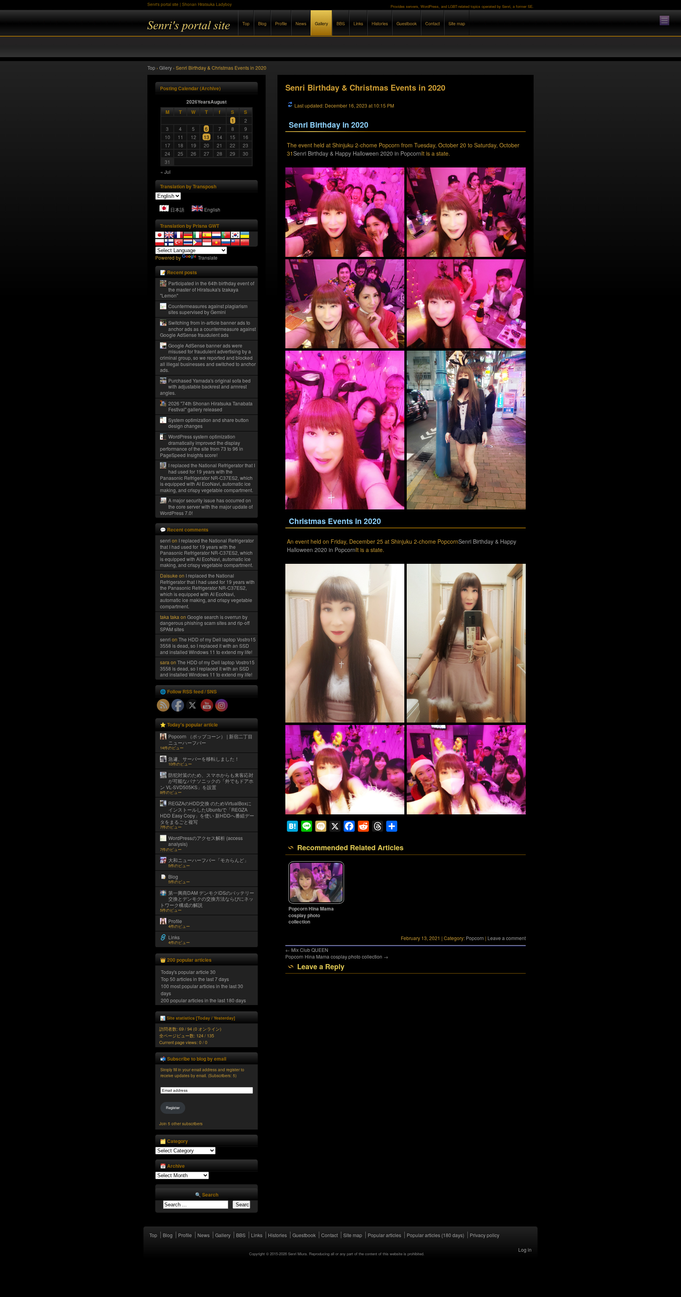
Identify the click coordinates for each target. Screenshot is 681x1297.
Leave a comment (506, 938)
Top (245, 23)
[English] (169, 235)
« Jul (165, 171)
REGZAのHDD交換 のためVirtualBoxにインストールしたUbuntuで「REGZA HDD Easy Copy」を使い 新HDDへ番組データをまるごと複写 (207, 812)
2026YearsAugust (206, 101)
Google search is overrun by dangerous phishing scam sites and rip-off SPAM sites (204, 622)
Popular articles (384, 1235)
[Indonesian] (207, 242)
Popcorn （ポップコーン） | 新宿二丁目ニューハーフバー (210, 739)
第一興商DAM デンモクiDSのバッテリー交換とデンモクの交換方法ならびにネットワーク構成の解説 (207, 898)
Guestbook (406, 23)
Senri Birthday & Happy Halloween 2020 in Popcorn (357, 153)
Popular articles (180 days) (435, 1235)
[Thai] (188, 242)
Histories (380, 23)
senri (165, 540)
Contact (432, 23)
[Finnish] (169, 242)
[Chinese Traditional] (235, 242)
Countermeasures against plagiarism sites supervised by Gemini (207, 309)
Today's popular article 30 (188, 971)
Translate (208, 257)
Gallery (321, 23)
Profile (281, 23)
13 (206, 137)
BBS (341, 23)
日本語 (177, 209)
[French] (178, 235)
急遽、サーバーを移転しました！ (203, 758)
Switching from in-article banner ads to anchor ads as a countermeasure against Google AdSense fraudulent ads (208, 328)
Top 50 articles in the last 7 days (195, 979)
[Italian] (197, 235)
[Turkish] (178, 242)
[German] (188, 235)
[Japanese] (159, 235)
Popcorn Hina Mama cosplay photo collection (311, 915)
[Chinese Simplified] (244, 242)
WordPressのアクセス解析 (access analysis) (205, 840)
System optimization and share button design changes (208, 422)
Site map (456, 23)
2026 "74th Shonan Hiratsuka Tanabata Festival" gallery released (210, 406)
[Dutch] (216, 235)
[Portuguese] (225, 235)
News (301, 23)
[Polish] (159, 242)
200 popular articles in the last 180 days (203, 1000)
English (212, 209)
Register (173, 1107)
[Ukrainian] (244, 235)
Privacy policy (484, 1235)
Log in (525, 1249)
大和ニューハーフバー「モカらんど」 (208, 860)
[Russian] (225, 242)
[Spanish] (207, 235)
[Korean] (235, 235)
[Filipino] (197, 242)
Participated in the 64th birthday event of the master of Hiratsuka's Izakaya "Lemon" (207, 289)
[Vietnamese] (216, 242)
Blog (262, 23)
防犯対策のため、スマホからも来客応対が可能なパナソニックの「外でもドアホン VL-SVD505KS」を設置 (206, 780)
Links (358, 23)
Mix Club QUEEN (306, 949)
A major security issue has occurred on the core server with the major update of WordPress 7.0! (206, 506)
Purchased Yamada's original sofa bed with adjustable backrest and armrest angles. (205, 386)
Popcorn (475, 938)
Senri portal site (234, 31)
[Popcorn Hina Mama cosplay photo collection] (316, 901)
